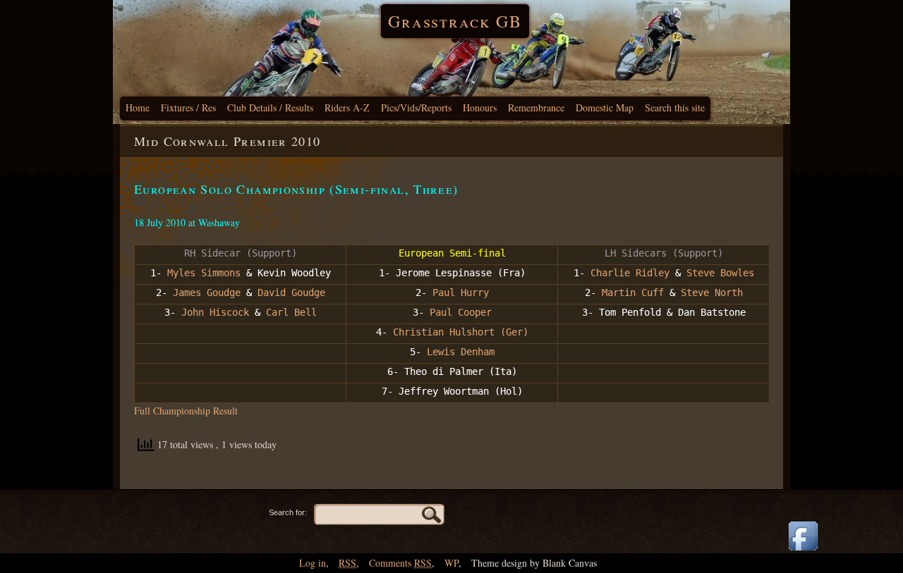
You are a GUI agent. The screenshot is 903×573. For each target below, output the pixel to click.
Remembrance (536, 107)
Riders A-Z (347, 107)
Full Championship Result (186, 410)
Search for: (288, 512)
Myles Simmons (204, 272)
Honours (480, 107)
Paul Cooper (461, 312)
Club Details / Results (270, 107)
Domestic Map (605, 107)
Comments (400, 562)
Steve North (712, 292)
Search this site (675, 107)
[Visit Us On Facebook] (803, 551)
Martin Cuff (630, 292)
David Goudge (291, 292)
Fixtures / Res (188, 107)
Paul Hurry (458, 292)
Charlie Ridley (629, 272)
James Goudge (207, 292)
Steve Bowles (720, 272)
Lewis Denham (461, 351)
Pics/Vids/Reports (416, 107)
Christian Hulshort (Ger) (460, 332)
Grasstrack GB (455, 21)
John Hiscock (215, 312)
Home (138, 107)
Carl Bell (291, 312)
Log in (312, 562)
